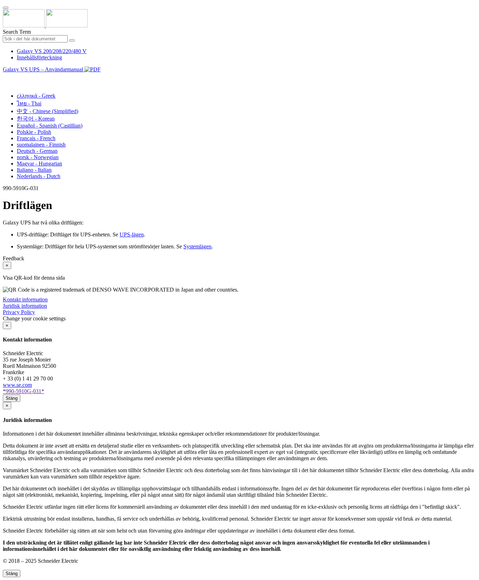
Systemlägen (197, 246)
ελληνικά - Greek (36, 96)
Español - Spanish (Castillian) (49, 126)
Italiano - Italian (34, 170)
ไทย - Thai (29, 103)
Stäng (12, 398)
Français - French (36, 138)
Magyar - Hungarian (39, 164)
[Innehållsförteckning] (5, 77)
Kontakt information (25, 299)
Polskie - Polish (34, 132)
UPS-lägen (132, 234)
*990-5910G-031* (23, 391)
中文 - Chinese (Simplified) (47, 111)
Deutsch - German (37, 151)
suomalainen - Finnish (41, 145)
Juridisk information (25, 306)
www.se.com (17, 385)
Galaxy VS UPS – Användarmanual (44, 69)
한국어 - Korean (36, 119)
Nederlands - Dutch (38, 176)
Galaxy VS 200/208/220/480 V (52, 51)
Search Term (17, 32)
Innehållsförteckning (39, 57)
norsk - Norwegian (38, 157)
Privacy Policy (19, 312)
